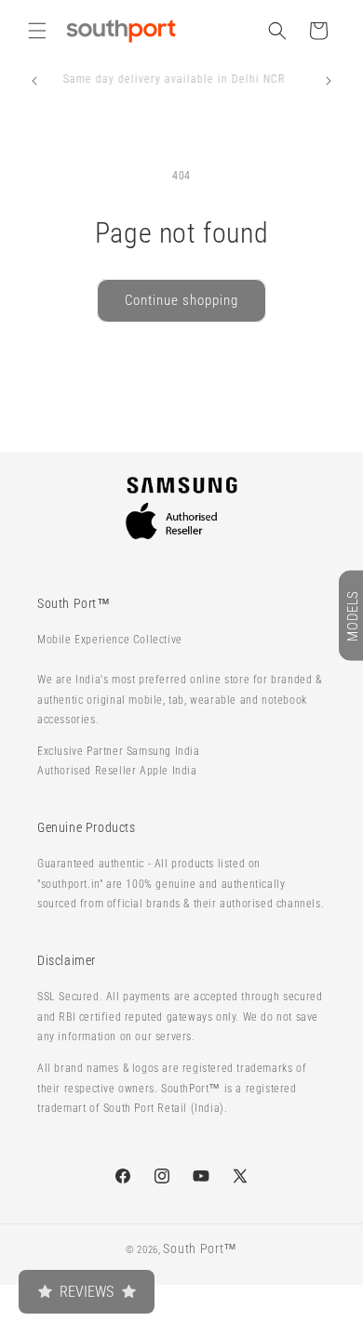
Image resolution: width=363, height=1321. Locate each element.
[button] (37, 30)
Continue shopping (181, 300)
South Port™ (200, 1248)
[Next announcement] (328, 80)
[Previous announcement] (34, 80)
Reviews (87, 1292)
